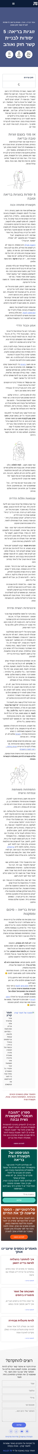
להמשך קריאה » (29, 1280)
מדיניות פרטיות (11, 1436)
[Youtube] (22, 1431)
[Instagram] (11, 1431)
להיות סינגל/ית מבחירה (21, 1320)
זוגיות (8, 1097)
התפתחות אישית (18, 1097)
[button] (13, 4)
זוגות (23, 22)
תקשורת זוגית (29, 1099)
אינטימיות (31, 1097)
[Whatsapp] (16, 1431)
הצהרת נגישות (26, 1436)
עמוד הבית (31, 22)
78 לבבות (7, 1451)
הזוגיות (18, 734)
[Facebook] (27, 1431)
